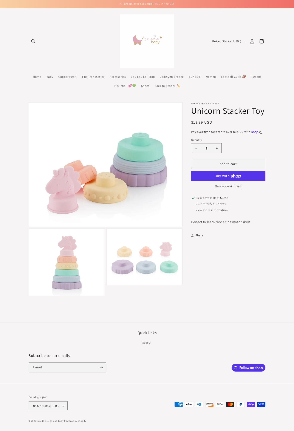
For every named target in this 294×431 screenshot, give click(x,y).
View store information (212, 210)
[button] (33, 41)
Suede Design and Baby (50, 421)
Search (147, 343)
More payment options (228, 186)
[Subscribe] (101, 367)
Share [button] (199, 235)
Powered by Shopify (75, 421)
